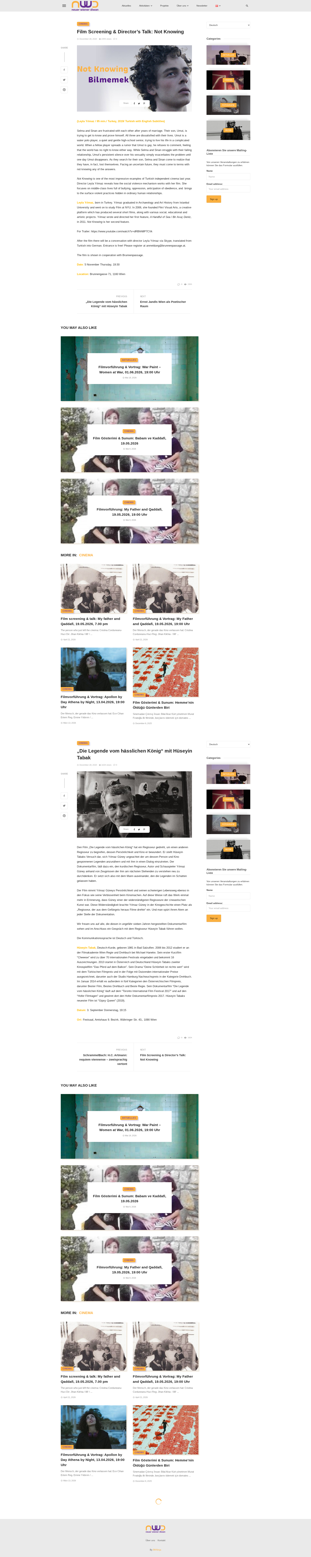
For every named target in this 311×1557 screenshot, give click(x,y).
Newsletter (201, 5)
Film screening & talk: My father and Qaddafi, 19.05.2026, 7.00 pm (90, 621)
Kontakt (161, 1540)
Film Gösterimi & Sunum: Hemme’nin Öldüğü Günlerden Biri (163, 705)
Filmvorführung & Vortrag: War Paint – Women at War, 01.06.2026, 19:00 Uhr (129, 369)
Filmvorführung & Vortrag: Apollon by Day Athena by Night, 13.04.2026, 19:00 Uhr (93, 702)
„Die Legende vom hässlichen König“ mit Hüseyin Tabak (106, 304)
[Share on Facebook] (64, 70)
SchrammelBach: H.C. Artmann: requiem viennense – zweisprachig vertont (103, 1060)
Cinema (83, 24)
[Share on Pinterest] (64, 90)
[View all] (228, 55)
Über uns (181, 5)
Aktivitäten (144, 5)
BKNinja (157, 1549)
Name (210, 171)
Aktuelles (126, 5)
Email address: (215, 184)
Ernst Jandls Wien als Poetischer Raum (163, 304)
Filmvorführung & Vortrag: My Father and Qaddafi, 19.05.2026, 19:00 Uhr (163, 621)
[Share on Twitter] (64, 80)
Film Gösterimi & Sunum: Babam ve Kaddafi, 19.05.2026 (129, 440)
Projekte (164, 5)
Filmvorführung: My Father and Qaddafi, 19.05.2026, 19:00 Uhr (129, 511)
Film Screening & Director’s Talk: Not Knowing (163, 1057)
